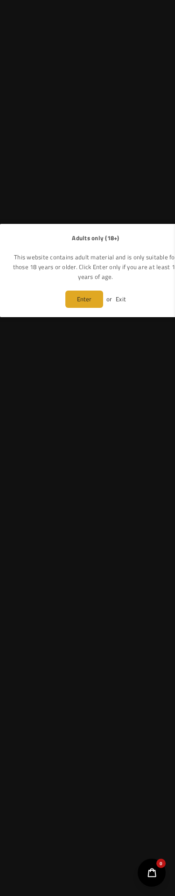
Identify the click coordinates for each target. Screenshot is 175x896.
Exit (121, 299)
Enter (84, 299)
